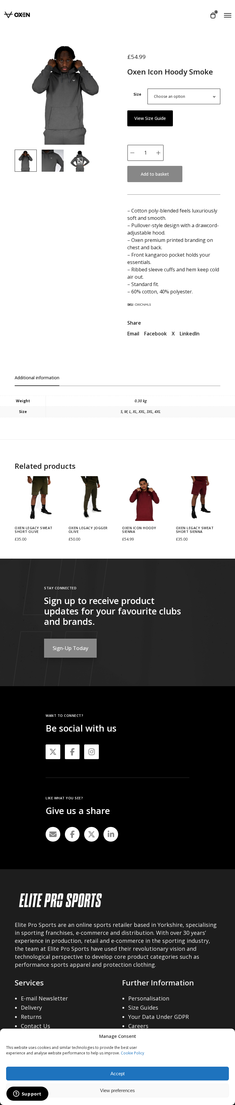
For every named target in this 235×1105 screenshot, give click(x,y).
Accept (117, 1073)
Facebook (155, 333)
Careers (138, 1026)
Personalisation (148, 998)
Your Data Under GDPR (158, 1016)
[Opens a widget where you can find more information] (27, 1094)
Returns (31, 1016)
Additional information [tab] (37, 377)
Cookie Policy (132, 1053)
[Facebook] (72, 834)
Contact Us (35, 1026)
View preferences (117, 1090)
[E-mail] (53, 834)
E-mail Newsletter (44, 998)
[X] (91, 834)
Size (137, 94)
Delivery (31, 1007)
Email (133, 333)
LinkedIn (190, 333)
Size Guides (143, 1007)
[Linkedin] (110, 834)
